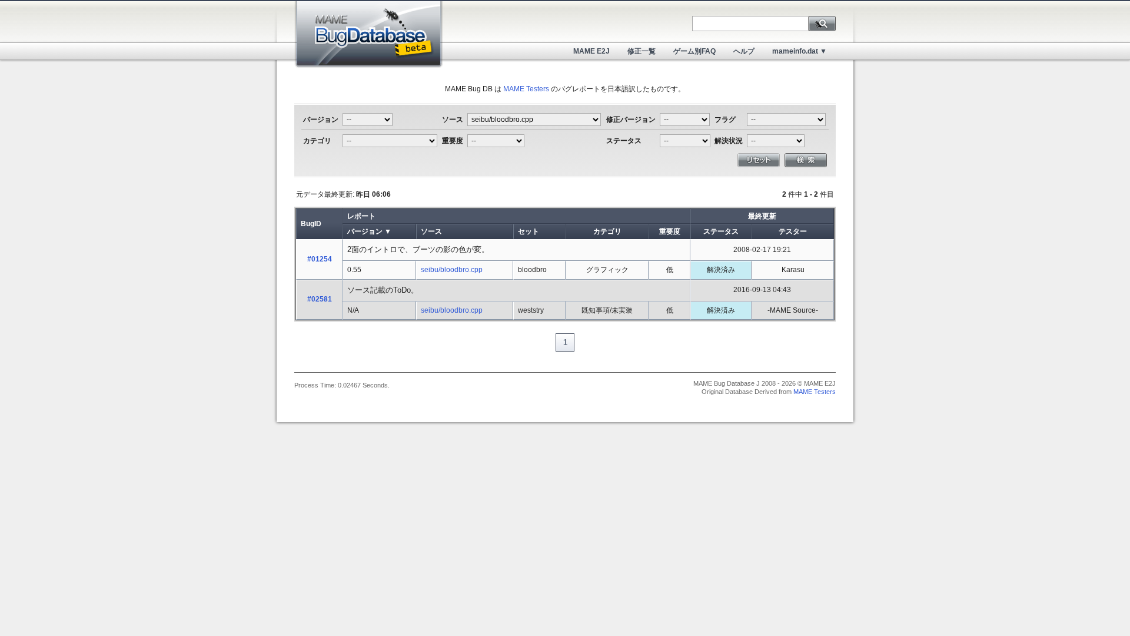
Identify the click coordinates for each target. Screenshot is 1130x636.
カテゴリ (607, 231)
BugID (311, 224)
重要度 (669, 231)
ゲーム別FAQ (694, 51)
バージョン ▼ (369, 231)
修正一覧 (641, 51)
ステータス (721, 231)
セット (528, 231)
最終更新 (762, 216)
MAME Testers (526, 89)
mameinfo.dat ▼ (799, 51)
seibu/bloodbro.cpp (452, 270)
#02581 (319, 299)
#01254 (319, 259)
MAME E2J (591, 51)
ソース (431, 231)
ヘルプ (744, 51)
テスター (793, 231)
